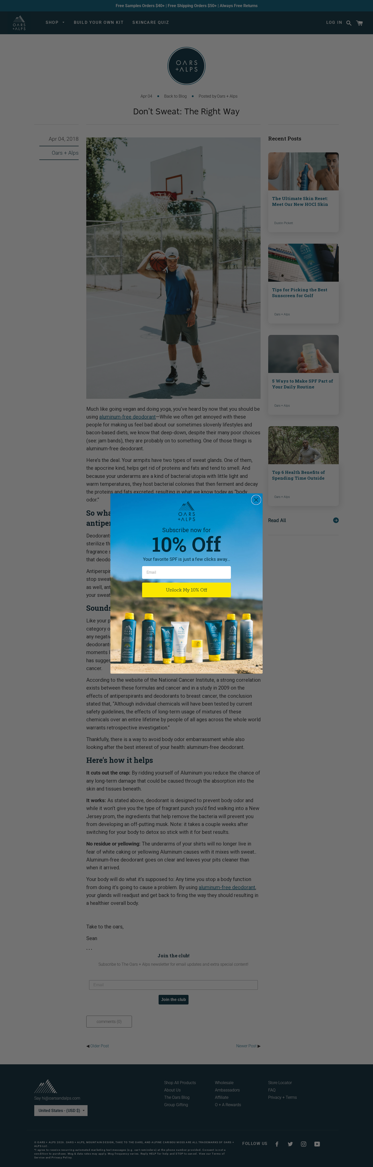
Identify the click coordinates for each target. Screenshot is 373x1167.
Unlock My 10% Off (186, 590)
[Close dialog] (256, 499)
